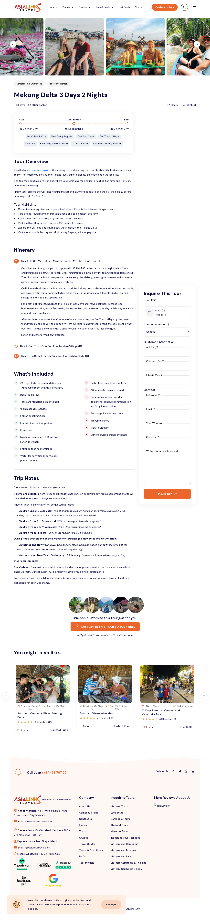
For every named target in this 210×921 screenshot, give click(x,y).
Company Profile (88, 812)
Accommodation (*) (156, 324)
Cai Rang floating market (107, 143)
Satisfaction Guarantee (29, 82)
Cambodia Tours (120, 819)
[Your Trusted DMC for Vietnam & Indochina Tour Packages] (27, 7)
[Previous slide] (13, 44)
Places (83, 825)
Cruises (83, 837)
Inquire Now (165, 494)
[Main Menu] (194, 7)
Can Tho (30, 143)
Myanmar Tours (120, 831)
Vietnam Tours (119, 806)
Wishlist (191, 105)
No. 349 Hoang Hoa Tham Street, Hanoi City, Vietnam (40, 813)
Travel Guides (87, 844)
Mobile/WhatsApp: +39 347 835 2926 (38, 854)
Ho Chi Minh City (36, 136)
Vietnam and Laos (121, 856)
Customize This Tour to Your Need (107, 627)
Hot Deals (124, 7)
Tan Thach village (109, 136)
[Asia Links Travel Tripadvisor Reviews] (22, 864)
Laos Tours (117, 812)
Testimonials (86, 862)
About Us (84, 806)
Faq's (82, 856)
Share (174, 105)
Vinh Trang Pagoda (61, 136)
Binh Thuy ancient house (54, 143)
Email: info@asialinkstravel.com (35, 821)
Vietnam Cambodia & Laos (126, 869)
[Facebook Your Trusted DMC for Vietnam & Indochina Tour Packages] (173, 771)
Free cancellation (58, 82)
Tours (82, 831)
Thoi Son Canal (85, 136)
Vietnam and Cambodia (124, 844)
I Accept (111, 904)
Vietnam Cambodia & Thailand (129, 862)
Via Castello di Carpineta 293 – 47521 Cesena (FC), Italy (42, 833)
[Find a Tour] (184, 7)
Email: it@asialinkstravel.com (34, 847)
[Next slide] (197, 44)
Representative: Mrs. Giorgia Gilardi (37, 841)
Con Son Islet (80, 143)
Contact (140, 7)
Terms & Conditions (91, 850)
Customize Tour (164, 7)
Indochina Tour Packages (125, 837)
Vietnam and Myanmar (124, 850)
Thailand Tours (119, 825)
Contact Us (86, 819)
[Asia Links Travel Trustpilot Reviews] (63, 862)
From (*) (160, 310)
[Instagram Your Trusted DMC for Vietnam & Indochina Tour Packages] (186, 771)
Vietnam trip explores (39, 170)
